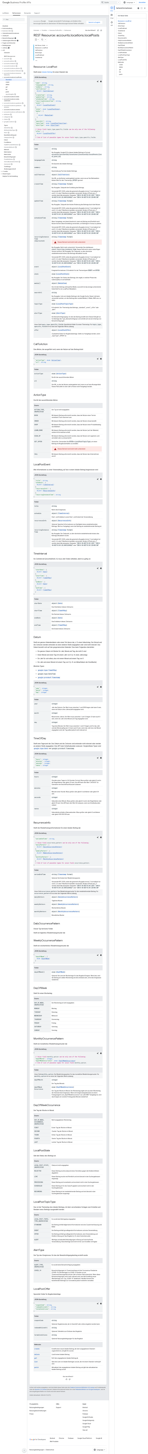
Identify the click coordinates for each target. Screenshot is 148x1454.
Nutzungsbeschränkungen (37, 1410)
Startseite (36, 30)
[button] (13, 28)
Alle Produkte (54, 1441)
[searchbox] (13, 19)
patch (36, 1367)
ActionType (56, 360)
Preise (31, 1414)
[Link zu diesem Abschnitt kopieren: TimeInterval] (49, 554)
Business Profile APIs (20, 2)
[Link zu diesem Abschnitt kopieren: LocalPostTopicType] (58, 1202)
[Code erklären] (97, 81)
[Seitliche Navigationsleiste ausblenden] (24, 1450)
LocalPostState (53, 109)
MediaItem (48, 115)
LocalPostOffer (49, 133)
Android (85, 1407)
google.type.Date (41, 748)
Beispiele (27, 13)
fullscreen (141, 8)
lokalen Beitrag (47, 72)
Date (45, 572)
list (36, 1362)
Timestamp (62, 184)
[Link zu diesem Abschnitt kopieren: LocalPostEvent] (52, 464)
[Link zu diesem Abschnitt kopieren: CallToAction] (50, 344)
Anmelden (142, 2)
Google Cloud (87, 1423)
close (145, 8)
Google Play (86, 1427)
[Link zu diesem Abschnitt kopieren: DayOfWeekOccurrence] (62, 1105)
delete (37, 1354)
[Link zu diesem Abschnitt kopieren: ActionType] (48, 395)
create (36, 1349)
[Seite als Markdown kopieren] (42, 39)
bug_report (138, 8)
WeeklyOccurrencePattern (52, 853)
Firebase (85, 1414)
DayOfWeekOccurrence (67, 1061)
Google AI (99, 1438)
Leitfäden (5, 13)
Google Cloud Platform (85, 1438)
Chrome (85, 1410)
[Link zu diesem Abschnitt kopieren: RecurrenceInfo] (53, 823)
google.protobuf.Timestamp (49, 677)
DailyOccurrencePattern (52, 847)
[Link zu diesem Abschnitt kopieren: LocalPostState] (52, 1151)
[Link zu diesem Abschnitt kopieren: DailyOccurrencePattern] (62, 924)
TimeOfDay (47, 578)
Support (37, 13)
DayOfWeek (45, 959)
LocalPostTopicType (58, 123)
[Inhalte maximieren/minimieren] (47, 45)
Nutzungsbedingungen (36, 1407)
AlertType (54, 125)
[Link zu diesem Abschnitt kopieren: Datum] (43, 637)
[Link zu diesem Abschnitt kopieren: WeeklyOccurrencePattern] (65, 941)
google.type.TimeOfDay (47, 670)
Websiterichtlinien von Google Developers (88, 1389)
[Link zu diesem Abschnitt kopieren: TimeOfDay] (48, 738)
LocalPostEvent (49, 105)
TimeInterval (48, 485)
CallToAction (48, 91)
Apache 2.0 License (40, 1389)
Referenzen (16, 13)
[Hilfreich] (98, 30)
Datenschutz (50, 1450)
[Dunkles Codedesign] (101, 81)
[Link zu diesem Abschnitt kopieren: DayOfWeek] (49, 988)
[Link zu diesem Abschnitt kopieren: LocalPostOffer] (52, 1289)
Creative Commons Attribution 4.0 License (82, 1387)
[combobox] (110, 2)
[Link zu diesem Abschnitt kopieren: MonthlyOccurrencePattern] (66, 1039)
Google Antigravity (88, 1420)
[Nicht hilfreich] (101, 30)
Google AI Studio (88, 1417)
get (35, 1358)
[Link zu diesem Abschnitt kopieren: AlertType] (46, 1250)
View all (85, 1430)
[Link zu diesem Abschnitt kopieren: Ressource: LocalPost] (59, 67)
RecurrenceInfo (49, 491)
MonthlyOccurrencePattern (53, 859)
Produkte (44, 30)
